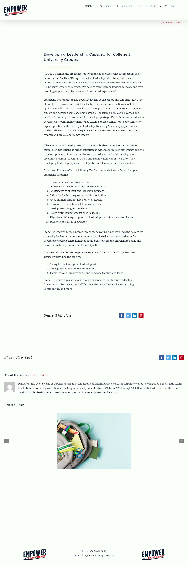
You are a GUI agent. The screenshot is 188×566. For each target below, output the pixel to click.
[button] (6, 441)
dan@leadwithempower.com (98, 556)
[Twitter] (128, 315)
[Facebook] (121, 315)
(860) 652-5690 (98, 551)
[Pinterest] (141, 315)
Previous (168, 23)
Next (178, 23)
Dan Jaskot (39, 375)
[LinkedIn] (134, 315)
